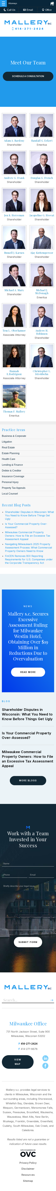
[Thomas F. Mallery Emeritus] (14, 407)
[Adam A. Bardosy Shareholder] (14, 136)
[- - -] (3, 3)
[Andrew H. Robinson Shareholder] (42, 326)
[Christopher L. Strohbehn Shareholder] (42, 367)
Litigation (7, 441)
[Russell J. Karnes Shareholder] (14, 248)
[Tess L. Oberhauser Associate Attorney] (14, 326)
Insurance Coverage (13, 476)
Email (30, 10)
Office (48, 10)
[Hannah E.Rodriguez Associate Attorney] (14, 367)
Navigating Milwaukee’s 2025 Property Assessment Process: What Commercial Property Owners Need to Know (28, 548)
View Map (17, 1061)
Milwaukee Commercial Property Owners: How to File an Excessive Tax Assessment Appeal (27, 536)
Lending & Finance (12, 464)
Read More (28, 672)
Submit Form (28, 942)
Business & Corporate (14, 436)
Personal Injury (10, 482)
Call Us (11, 10)
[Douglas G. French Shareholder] (42, 174)
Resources (28, 1174)
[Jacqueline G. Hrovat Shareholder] (42, 211)
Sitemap (28, 1180)
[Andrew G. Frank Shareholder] (14, 174)
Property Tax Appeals (13, 488)
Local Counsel (10, 493)
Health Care (8, 459)
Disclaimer (28, 1168)
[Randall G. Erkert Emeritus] (42, 136)
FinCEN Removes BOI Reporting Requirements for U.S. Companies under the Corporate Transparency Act (29, 559)
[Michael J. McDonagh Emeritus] (42, 286)
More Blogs (28, 780)
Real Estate (8, 447)
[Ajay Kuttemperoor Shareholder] (42, 248)
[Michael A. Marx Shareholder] (14, 286)
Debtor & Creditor (11, 470)
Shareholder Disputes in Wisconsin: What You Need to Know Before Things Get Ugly (29, 515)
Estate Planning (10, 453)
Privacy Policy (28, 1162)
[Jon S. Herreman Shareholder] (14, 211)
